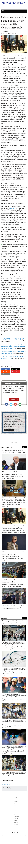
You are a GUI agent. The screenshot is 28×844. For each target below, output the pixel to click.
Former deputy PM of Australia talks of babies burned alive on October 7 (12, 339)
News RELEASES (11, 416)
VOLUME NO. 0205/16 (19, 11)
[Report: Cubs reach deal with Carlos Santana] (14, 685)
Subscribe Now (14, 399)
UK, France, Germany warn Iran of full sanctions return (13, 477)
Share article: (6, 366)
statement (13, 208)
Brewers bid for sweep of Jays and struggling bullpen (13, 752)
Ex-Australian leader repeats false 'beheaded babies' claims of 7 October (14, 531)
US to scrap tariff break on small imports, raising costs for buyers (12, 622)
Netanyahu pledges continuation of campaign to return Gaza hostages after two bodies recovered (13, 346)
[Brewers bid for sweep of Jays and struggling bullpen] (14, 763)
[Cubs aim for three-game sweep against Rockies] (14, 737)
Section (24, 447)
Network (16, 824)
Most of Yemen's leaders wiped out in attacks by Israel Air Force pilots (13, 451)
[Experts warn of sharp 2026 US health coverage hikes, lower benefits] (14, 659)
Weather (16, 822)
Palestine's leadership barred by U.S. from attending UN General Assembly (13, 504)
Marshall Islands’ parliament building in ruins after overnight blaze (12, 558)
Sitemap (16, 820)
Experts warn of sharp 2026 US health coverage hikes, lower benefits (14, 648)
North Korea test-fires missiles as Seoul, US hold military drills (12, 585)
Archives (16, 818)
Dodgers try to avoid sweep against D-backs (13, 700)
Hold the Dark (8, 788)
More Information (9, 430)
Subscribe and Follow (12, 383)
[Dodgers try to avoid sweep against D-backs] (14, 711)
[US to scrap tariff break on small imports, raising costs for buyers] (14, 633)
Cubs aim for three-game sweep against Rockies (12, 726)
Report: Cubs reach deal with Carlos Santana (13, 674)
